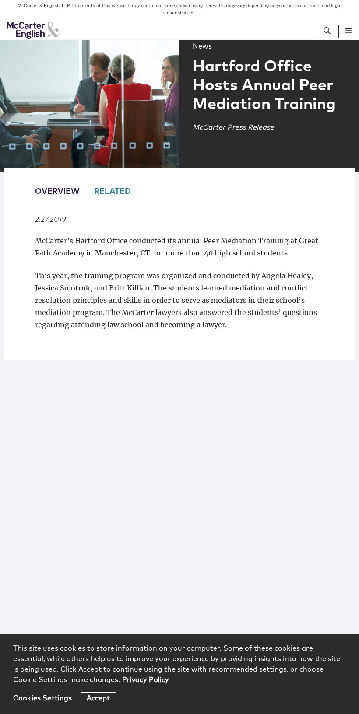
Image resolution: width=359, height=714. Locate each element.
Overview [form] (57, 192)
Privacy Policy (145, 679)
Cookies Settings (42, 698)
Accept (98, 698)
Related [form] (112, 192)
